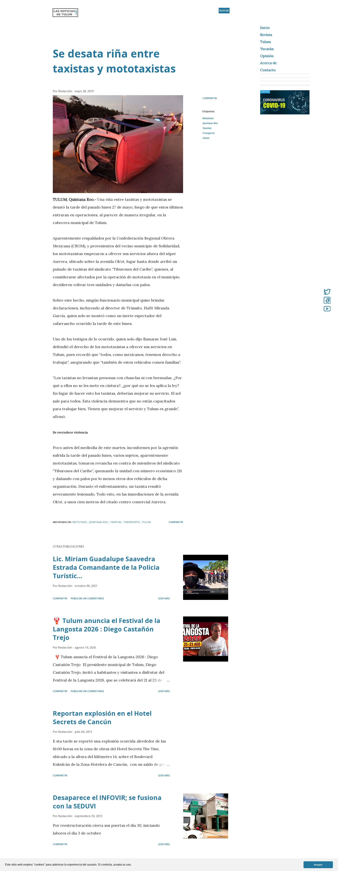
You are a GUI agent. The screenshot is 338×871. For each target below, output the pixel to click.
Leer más (164, 598)
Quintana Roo (210, 123)
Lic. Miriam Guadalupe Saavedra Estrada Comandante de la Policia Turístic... (106, 567)
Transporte (208, 133)
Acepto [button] (318, 864)
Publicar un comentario (87, 598)
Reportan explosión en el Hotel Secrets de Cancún (102, 717)
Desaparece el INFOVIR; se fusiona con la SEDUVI (107, 801)
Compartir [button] (209, 98)
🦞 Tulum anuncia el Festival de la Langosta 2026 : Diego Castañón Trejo (106, 629)
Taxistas (206, 128)
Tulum (205, 138)
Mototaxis (208, 118)
